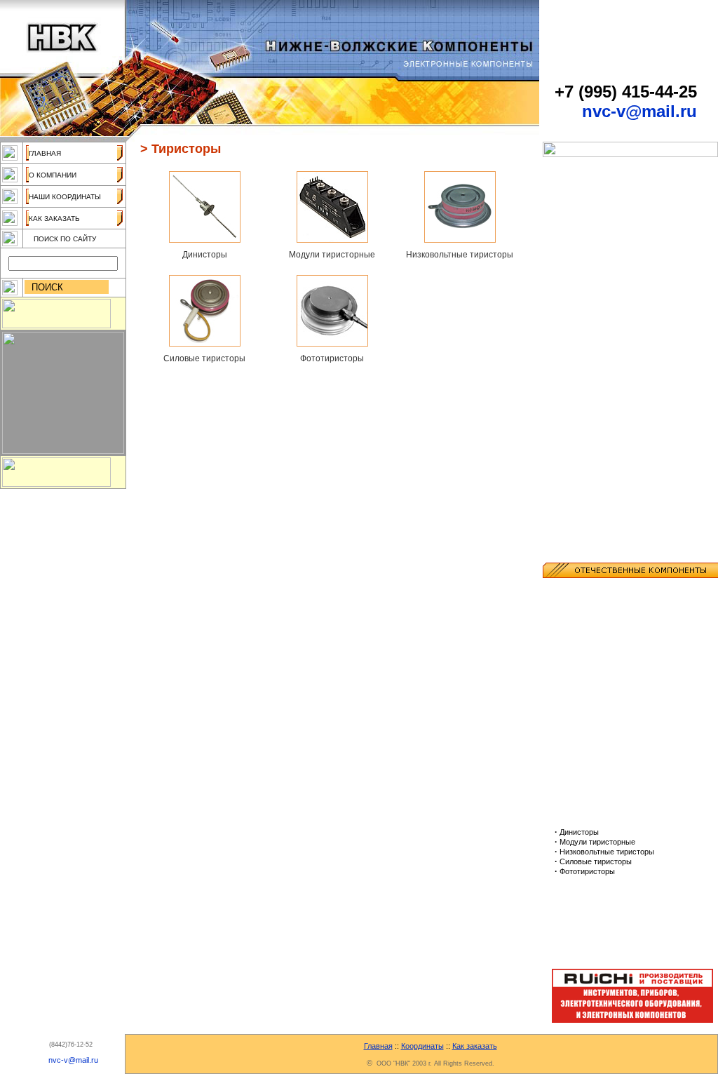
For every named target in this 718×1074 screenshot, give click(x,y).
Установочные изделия (603, 480)
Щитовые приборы (593, 509)
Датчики (572, 205)
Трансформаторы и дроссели (617, 460)
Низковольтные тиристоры (459, 255)
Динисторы (204, 255)
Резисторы (577, 382)
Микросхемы (582, 332)
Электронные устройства (608, 539)
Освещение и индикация (605, 352)
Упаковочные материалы (607, 470)
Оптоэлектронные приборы (612, 342)
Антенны (573, 175)
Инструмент (580, 244)
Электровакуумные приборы (615, 940)
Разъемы (574, 362)
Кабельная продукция (600, 264)
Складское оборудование (608, 421)
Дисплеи (573, 224)
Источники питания (595, 254)
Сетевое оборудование (603, 411)
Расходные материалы (603, 372)
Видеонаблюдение (594, 195)
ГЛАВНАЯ (45, 153)
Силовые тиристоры (204, 358)
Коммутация (580, 303)
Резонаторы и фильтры (604, 391)
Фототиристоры (332, 358)
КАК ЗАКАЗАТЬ (54, 218)
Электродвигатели (594, 519)
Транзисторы (582, 450)
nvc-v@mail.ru (639, 111)
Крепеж (570, 323)
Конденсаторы (585, 313)
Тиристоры (577, 440)
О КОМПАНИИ (52, 175)
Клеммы (572, 293)
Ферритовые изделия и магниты (622, 499)
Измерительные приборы (608, 234)
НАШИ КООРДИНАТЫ (65, 197)
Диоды (569, 215)
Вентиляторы (583, 185)
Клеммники (578, 283)
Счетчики (574, 431)
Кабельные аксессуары (604, 273)
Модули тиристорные (332, 255)
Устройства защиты (595, 490)
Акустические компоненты (610, 165)
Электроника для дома (603, 529)
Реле (565, 401)
